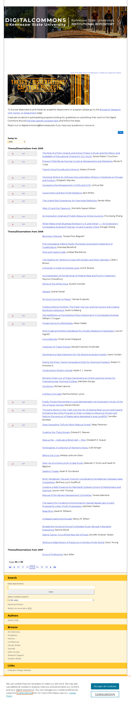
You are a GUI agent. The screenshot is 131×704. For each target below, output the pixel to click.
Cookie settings (24, 693)
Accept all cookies (105, 686)
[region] (65, 690)
